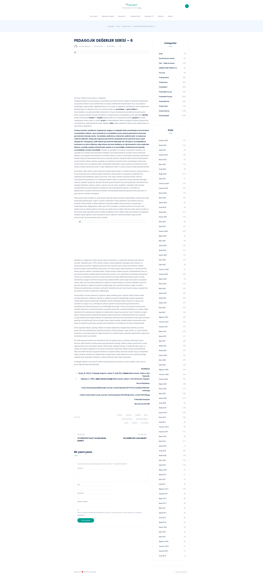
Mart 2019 (162, 441)
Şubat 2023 (163, 245)
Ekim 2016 (162, 532)
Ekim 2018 (162, 460)
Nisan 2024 (162, 193)
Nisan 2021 (162, 336)
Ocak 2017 (162, 518)
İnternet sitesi (82, 501)
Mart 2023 (162, 241)
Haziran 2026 (163, 140)
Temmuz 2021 (164, 322)
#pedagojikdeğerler (142, 419)
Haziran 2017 (163, 494)
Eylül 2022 (162, 265)
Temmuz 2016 (164, 546)
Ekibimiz (161, 16)
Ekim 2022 (162, 260)
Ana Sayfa (93, 16)
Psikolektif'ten (164, 101)
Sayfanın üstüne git (181, 572)
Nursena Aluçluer (84, 46)
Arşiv (161, 54)
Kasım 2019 (163, 413)
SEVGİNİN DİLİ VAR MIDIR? (135, 438)
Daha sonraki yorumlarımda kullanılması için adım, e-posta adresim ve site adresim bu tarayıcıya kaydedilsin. (109, 514)
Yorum (80, 468)
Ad (79, 485)
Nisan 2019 (162, 436)
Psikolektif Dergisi (108, 16)
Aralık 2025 (162, 145)
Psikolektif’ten (135, 16)
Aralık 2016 (162, 522)
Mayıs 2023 (163, 236)
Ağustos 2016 (163, 541)
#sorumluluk (144, 423)
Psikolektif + (122, 16)
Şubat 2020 (163, 398)
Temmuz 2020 (164, 374)
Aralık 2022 (162, 250)
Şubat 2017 (163, 513)
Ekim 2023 (162, 222)
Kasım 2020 (163, 355)
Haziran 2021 (163, 327)
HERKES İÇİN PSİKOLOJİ (168, 68)
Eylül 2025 (162, 150)
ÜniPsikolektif (164, 116)
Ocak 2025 (162, 169)
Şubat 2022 (163, 293)
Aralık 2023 (162, 212)
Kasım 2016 (163, 527)
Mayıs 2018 (163, 470)
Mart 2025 (162, 164)
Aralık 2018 (162, 455)
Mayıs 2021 (163, 331)
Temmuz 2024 (164, 183)
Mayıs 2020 (163, 384)
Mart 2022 (162, 288)
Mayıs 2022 (163, 279)
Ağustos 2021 (163, 317)
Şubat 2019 (163, 446)
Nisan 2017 (162, 503)
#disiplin (119, 415)
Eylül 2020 (162, 365)
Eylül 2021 (162, 312)
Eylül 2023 (162, 226)
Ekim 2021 (162, 308)
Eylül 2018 (162, 465)
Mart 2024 (162, 198)
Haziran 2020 (163, 379)
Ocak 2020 (162, 403)
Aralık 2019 (162, 408)
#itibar (146, 415)
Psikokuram (163, 82)
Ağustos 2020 (163, 370)
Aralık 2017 (162, 475)
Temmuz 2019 (164, 427)
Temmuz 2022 (164, 269)
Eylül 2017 (162, 484)
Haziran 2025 (163, 155)
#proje (126, 423)
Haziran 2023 (163, 231)
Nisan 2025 (162, 160)
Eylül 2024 (162, 179)
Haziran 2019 (163, 432)
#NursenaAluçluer (127, 419)
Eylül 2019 (162, 422)
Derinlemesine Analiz (167, 58)
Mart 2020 (162, 393)
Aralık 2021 (162, 298)
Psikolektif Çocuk (165, 92)
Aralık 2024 (162, 174)
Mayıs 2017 (163, 498)
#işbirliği (137, 415)
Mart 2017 (162, 508)
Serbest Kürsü (98, 46)
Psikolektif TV (149, 16)
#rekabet (134, 423)
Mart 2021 (162, 341)
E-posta (80, 493)
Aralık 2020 (162, 350)
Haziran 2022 (163, 274)
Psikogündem (164, 77)
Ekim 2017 (162, 479)
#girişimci (129, 415)
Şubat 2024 (163, 203)
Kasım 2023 (163, 217)
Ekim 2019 (162, 417)
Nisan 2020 (162, 389)
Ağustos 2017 (163, 489)
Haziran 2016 (163, 551)
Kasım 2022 (163, 255)
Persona (162, 73)
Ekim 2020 (162, 360)
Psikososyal (163, 106)
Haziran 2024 (163, 188)
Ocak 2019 (162, 451)
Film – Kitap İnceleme (167, 63)
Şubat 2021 (163, 346)
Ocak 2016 (162, 556)
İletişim (170, 16)
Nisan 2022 (162, 284)
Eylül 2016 (162, 537)
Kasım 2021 (163, 303)
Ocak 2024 (162, 207)
